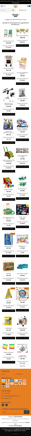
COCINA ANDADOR (22, 328)
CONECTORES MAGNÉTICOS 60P (22, 356)
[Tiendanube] (15, 417)
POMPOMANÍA (8, 328)
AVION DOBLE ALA (22, 188)
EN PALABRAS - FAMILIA (22, 273)
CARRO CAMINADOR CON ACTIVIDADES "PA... (9, 161)
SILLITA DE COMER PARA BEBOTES (22, 73)
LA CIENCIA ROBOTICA (22, 98)
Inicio (3, 374)
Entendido (15, 434)
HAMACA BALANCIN (8, 352)
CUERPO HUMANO (8, 246)
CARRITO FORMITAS (8, 189)
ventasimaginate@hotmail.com (12, 396)
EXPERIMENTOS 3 (22, 246)
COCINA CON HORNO (8, 68)
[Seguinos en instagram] (3, 405)
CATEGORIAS (19, 374)
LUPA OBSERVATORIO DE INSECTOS (8, 218)
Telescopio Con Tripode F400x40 (8, 104)
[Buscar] (13, 10)
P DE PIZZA (8, 301)
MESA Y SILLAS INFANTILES (22, 35)
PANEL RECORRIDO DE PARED (22, 156)
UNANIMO (8, 273)
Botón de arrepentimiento (15, 425)
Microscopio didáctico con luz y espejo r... (8, 132)
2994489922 (7, 393)
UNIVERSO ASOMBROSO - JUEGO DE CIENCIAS (22, 129)
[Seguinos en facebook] (6, 405)
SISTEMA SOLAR (22, 217)
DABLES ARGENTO (22, 300)
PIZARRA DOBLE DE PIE (8, 41)
